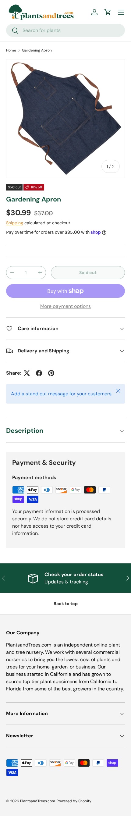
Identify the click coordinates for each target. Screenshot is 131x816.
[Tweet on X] (27, 373)
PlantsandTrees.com (37, 801)
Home (11, 50)
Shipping (14, 223)
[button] (108, 12)
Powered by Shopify (74, 801)
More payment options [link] (65, 306)
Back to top (66, 603)
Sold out (88, 272)
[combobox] (65, 30)
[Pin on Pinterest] (51, 373)
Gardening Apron (37, 50)
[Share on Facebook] (39, 373)
